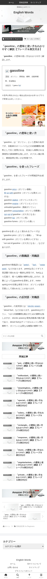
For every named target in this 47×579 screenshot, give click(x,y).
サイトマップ (34, 567)
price (14, 189)
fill (5, 193)
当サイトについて (34, 564)
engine (15, 203)
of (11, 214)
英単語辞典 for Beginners (13, 39)
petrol (26, 265)
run (5, 214)
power (37, 306)
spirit (4, 269)
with (11, 193)
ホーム (12, 564)
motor (42, 265)
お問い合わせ (13, 567)
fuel (34, 265)
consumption (18, 211)
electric (31, 306)
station (15, 200)
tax (13, 218)
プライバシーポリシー (23, 571)
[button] (42, 336)
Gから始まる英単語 (33, 39)
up (8, 193)
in (19, 85)
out (9, 214)
